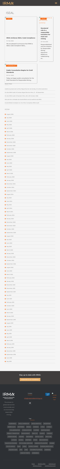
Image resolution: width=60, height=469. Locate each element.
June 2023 (9, 243)
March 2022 (9, 274)
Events (42, 433)
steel (24, 446)
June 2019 (9, 330)
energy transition (13, 433)
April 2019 (9, 337)
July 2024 (9, 197)
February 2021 (10, 302)
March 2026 (9, 131)
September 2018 (11, 354)
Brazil (29, 427)
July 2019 (8, 326)
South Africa (10, 446)
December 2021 (10, 285)
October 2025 (10, 149)
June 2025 (9, 163)
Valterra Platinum (36, 449)
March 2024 (9, 211)
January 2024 (10, 218)
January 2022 (10, 281)
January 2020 (10, 316)
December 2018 (10, 351)
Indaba (21, 436)
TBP (21, 449)
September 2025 (11, 152)
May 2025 (9, 166)
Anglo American (24, 423)
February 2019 (10, 344)
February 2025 (10, 177)
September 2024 (11, 191)
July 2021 (8, 295)
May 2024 (9, 204)
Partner (28, 440)
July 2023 (9, 239)
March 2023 (9, 250)
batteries (21, 427)
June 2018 (9, 358)
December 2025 (10, 142)
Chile (42, 427)
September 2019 (11, 319)
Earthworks (45, 430)
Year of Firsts (25, 453)
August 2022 (9, 267)
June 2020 (9, 309)
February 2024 (10, 215)
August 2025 (9, 156)
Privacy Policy (37, 465)
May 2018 (8, 361)
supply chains (33, 446)
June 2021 (9, 298)
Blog (9, 18)
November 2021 (10, 288)
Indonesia (29, 436)
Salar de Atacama (11, 443)
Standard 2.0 (11, 65)
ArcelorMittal (36, 423)
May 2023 (9, 246)
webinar (47, 449)
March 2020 (9, 312)
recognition (44, 440)
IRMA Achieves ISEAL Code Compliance (20, 38)
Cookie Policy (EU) (50, 465)
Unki (26, 449)
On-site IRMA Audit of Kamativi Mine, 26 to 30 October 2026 (21, 96)
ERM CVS (34, 433)
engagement (26, 433)
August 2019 (9, 323)
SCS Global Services (25, 443)
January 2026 (10, 138)
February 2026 (10, 135)
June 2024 (9, 201)
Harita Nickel (12, 436)
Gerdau (49, 433)
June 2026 (9, 121)
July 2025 (9, 159)
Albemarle (12, 423)
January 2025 (10, 180)
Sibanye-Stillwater (41, 443)
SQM (19, 446)
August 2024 (9, 194)
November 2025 (10, 145)
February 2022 (10, 278)
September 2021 (11, 291)
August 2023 (9, 236)
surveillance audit (46, 446)
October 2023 (10, 229)
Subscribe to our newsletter (30, 379)
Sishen (52, 443)
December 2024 (11, 184)
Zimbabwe (35, 453)
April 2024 (9, 208)
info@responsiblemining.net (33, 398)
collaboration (15, 430)
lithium (14, 440)
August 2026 (9, 114)
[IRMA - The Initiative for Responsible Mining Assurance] (16, 3)
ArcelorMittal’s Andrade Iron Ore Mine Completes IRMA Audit (22, 103)
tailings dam (13, 449)
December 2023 (10, 222)
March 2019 (9, 340)
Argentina (47, 423)
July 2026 (9, 117)
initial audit (39, 436)
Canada (35, 427)
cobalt (49, 427)
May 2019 (8, 333)
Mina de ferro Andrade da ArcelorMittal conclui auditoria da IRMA (23, 99)
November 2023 (10, 225)
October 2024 (10, 187)
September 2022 (11, 264)
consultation (26, 430)
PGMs (35, 440)
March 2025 (9, 173)
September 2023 (11, 232)
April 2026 (9, 128)
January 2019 (10, 347)
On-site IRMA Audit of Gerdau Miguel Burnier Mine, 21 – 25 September (24, 92)
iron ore (48, 436)
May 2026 (9, 124)
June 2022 (9, 271)
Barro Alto (11, 427)
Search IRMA (41, 463)
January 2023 (10, 253)
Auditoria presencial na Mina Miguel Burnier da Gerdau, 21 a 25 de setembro (26, 89)
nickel (21, 440)
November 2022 (10, 257)
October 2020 (10, 305)
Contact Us (52, 463)
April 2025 (9, 170)
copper (36, 430)
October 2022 (10, 260)
